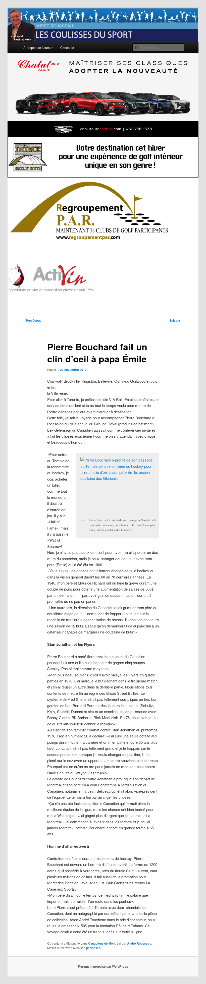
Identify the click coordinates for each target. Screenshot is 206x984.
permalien (93, 948)
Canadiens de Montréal (104, 943)
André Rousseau (139, 943)
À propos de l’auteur (38, 47)
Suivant (176, 320)
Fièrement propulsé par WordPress (103, 966)
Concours (67, 47)
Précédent (31, 320)
